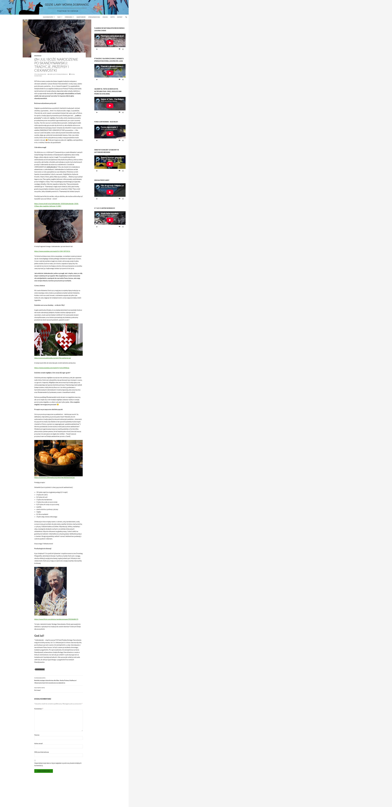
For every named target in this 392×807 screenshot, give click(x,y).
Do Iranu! (39, 689)
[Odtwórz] (97, 49)
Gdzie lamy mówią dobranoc (58, 74)
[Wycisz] (120, 49)
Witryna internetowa (41, 752)
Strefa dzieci (68, 17)
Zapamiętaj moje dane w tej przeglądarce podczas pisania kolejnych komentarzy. (57, 764)
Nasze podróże (81, 17)
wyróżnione (40, 669)
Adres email (38, 743)
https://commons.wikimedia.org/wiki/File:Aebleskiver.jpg (54, 477)
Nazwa (36, 735)
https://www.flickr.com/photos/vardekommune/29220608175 (56, 619)
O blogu (105, 17)
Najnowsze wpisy (48, 17)
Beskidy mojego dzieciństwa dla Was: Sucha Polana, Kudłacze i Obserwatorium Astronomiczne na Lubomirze (55, 680)
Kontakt (119, 17)
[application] (110, 42)
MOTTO (112, 17)
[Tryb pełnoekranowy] (123, 49)
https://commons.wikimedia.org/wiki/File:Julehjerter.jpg (52, 358)
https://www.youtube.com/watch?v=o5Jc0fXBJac (51, 368)
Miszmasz (37, 56)
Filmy (59, 17)
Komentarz (38, 709)
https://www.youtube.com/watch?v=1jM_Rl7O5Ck (52, 251)
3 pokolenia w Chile (94, 17)
